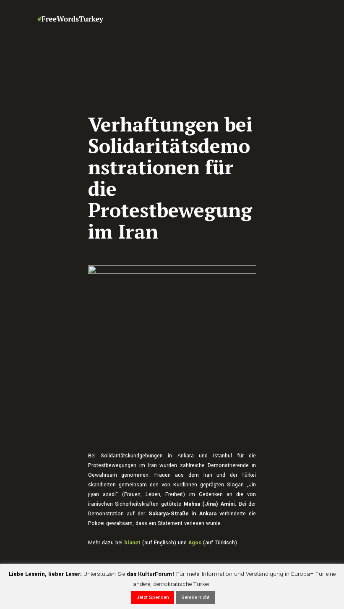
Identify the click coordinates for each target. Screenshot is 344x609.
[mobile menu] (302, 19)
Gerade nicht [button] (195, 597)
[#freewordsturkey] (70, 19)
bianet (132, 542)
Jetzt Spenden (152, 597)
